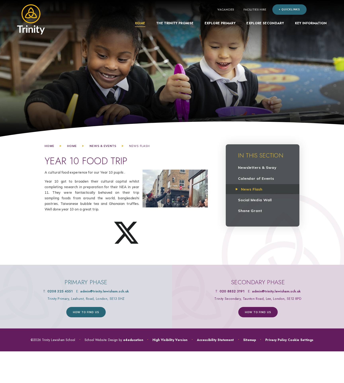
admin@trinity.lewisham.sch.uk (104, 291)
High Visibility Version (170, 340)
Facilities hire (254, 10)
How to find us (86, 312)
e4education (133, 340)
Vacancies (225, 10)
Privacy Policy (276, 340)
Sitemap (249, 340)
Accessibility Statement (215, 340)
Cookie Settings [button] (300, 340)
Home (49, 146)
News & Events (103, 146)
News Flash (139, 146)
